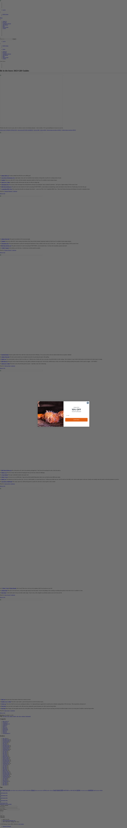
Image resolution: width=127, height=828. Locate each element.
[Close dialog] (88, 403)
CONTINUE (76, 419)
